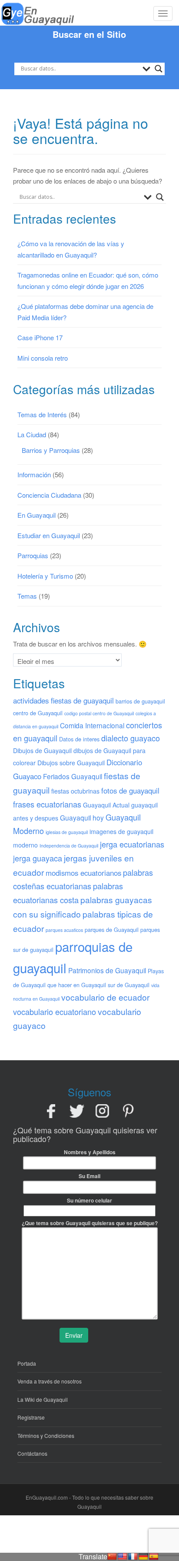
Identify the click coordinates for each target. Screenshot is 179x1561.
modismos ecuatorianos (83, 873)
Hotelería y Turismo (45, 575)
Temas (27, 595)
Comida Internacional (92, 725)
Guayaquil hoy (82, 817)
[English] (122, 1557)
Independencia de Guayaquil (69, 845)
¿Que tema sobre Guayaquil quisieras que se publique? (90, 1223)
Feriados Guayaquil (72, 776)
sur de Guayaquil (128, 985)
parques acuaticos (64, 930)
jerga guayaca (37, 858)
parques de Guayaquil (112, 929)
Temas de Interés (42, 414)
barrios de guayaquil (140, 701)
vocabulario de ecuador (105, 997)
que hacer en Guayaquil (76, 985)
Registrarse (31, 1417)
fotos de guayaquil (130, 790)
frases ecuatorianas (47, 804)
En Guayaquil (36, 514)
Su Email (89, 1176)
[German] (143, 1557)
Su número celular (89, 1200)
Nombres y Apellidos (90, 1152)
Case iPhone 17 (40, 337)
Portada (26, 1363)
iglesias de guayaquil (67, 832)
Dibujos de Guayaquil (42, 750)
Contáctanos (32, 1453)
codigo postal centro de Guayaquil (99, 713)
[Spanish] (154, 1557)
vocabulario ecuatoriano (54, 1011)
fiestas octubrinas (75, 791)
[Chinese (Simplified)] (112, 1557)
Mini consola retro (42, 357)
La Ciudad (31, 434)
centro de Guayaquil (38, 713)
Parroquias (32, 555)
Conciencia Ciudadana (49, 494)
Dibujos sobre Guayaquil (71, 762)
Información (34, 474)
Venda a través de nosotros (49, 1381)
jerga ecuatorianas (132, 844)
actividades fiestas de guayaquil (63, 700)
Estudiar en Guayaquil (48, 535)
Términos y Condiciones (45, 1435)
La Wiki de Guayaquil (42, 1399)
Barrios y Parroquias (51, 450)
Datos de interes (79, 739)
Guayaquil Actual (106, 805)
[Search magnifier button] (158, 69)
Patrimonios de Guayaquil (107, 970)
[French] (133, 1557)
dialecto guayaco (130, 738)
